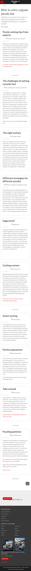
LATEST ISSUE (4, 562)
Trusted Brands (5, 520)
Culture (4, 6)
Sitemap (16, 569)
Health (2, 533)
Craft (16, 533)
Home (2, 535)
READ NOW (5, 558)
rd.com (8, 470)
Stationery (17, 530)
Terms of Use (11, 569)
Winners (3, 518)
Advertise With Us (5, 511)
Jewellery (17, 526)
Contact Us (4, 516)
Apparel (17, 535)
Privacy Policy (4, 514)
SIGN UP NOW (7, 498)
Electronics (4, 530)
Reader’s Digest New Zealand (13, 567)
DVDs (2, 528)
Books (2, 526)
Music (16, 528)
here (8, 464)
